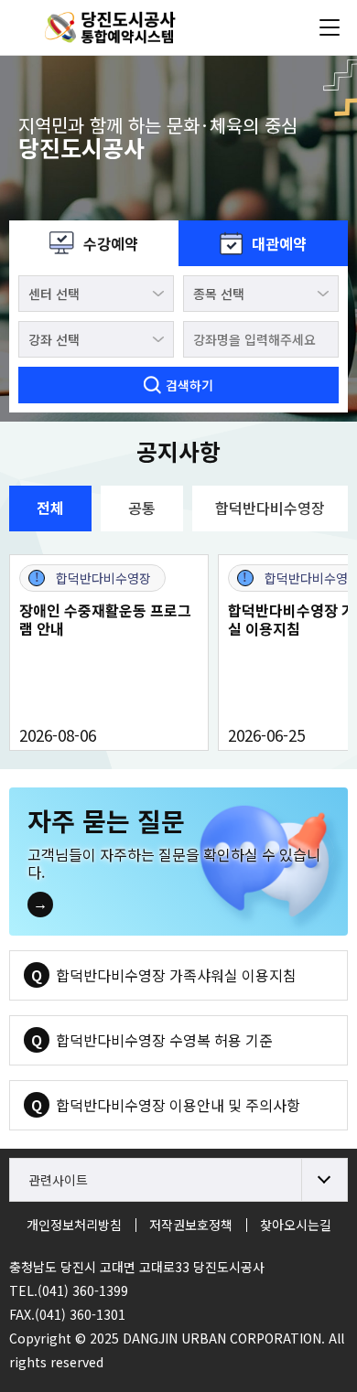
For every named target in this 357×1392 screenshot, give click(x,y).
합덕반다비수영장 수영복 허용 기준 (164, 1040)
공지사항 (178, 450)
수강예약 (110, 243)
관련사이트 (58, 1180)
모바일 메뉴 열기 (329, 27)
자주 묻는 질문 (106, 820)
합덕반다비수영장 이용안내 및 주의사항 (178, 1105)
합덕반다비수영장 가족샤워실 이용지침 (176, 975)
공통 (142, 508)
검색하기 (189, 385)
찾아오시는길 (295, 1224)
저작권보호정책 (191, 1224)
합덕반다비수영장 (270, 508)
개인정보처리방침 (74, 1224)
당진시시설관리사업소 (123, 27)
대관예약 (279, 243)
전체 (50, 508)
